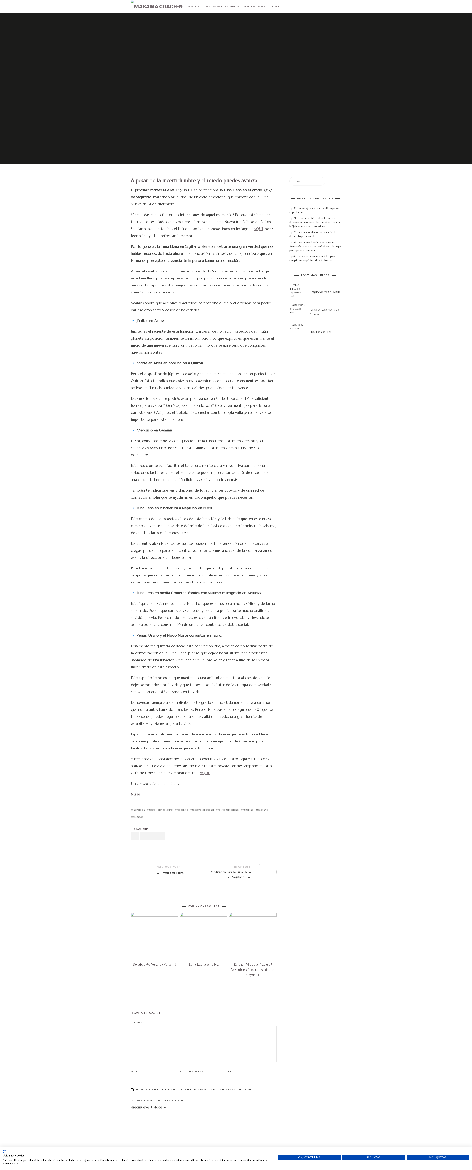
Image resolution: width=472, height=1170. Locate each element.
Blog (261, 6)
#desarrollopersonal (203, 810)
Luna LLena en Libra (204, 964)
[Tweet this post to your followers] (144, 836)
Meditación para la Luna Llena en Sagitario (240, 872)
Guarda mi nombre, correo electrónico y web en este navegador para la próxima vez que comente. (194, 1089)
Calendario (233, 6)
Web (229, 1072)
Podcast (249, 6)
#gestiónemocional (228, 810)
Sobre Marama (212, 6)
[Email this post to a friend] (161, 836)
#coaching (182, 810)
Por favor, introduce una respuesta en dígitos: (159, 1100)
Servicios (192, 6)
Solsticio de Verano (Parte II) (154, 964)
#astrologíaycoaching (161, 810)
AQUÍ (258, 229)
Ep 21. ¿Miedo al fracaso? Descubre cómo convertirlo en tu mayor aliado (253, 969)
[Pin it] (152, 836)
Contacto (274, 6)
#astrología (138, 810)
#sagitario (262, 810)
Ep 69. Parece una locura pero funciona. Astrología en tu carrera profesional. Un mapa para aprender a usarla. (315, 246)
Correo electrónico (191, 1072)
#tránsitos (137, 817)
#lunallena (247, 810)
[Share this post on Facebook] (135, 836)
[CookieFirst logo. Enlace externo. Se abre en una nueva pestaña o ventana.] (4, 1151)
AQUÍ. (205, 773)
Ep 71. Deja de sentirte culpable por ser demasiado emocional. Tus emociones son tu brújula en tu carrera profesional (314, 222)
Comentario (138, 1022)
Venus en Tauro (167, 871)
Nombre (136, 1072)
